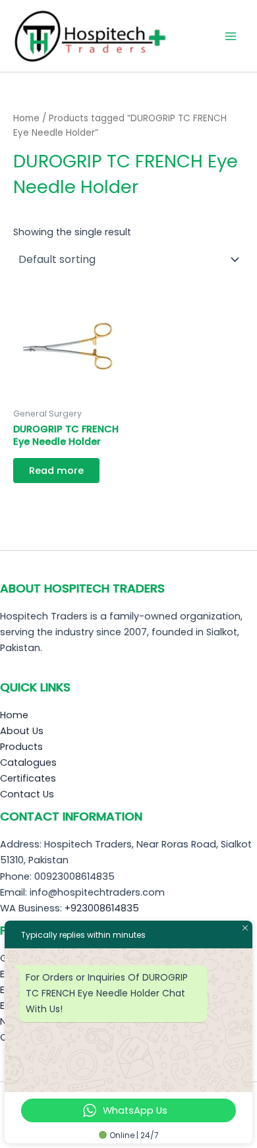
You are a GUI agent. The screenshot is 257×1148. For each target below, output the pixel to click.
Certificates (28, 778)
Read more (56, 470)
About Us (21, 730)
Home (26, 118)
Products (21, 746)
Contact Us (27, 794)
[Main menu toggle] (230, 35)
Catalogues (28, 762)
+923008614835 (102, 908)
